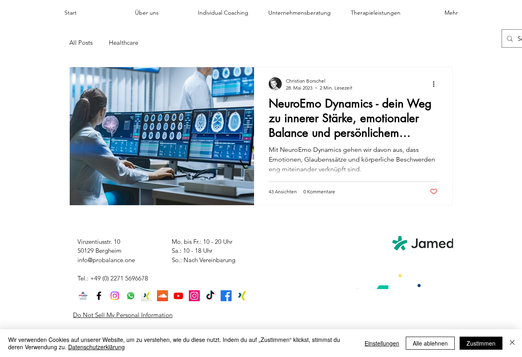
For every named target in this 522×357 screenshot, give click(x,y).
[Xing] (146, 295)
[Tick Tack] (210, 295)
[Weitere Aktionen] (436, 84)
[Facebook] (98, 295)
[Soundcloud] (162, 295)
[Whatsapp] (130, 295)
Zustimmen (481, 343)
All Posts (81, 42)
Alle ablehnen (430, 343)
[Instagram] (114, 295)
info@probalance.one (106, 260)
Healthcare (123, 42)
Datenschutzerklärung (96, 347)
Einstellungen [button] (382, 343)
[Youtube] (178, 295)
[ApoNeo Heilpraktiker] (82, 295)
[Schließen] (512, 343)
